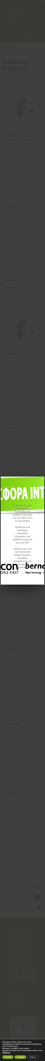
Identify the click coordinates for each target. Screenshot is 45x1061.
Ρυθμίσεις (33, 1057)
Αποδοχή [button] (8, 1057)
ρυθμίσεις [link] (6, 1052)
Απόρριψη (20, 1057)
